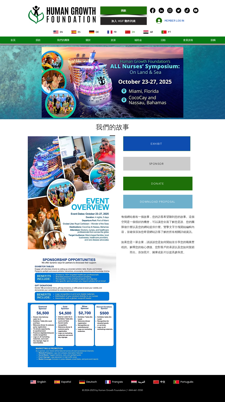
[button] (138, 40)
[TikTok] (187, 10)
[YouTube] (195, 10)
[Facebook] (152, 10)
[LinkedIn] (161, 10)
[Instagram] (170, 10)
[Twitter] (178, 10)
